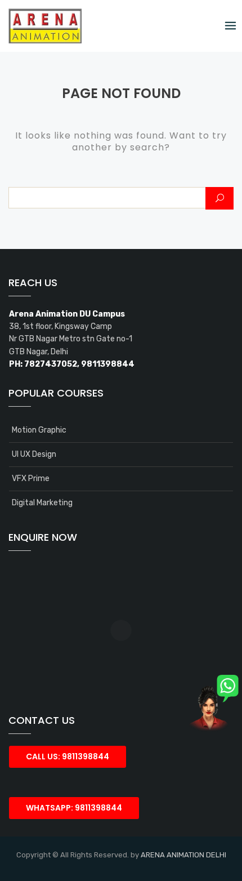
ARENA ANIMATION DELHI (183, 855)
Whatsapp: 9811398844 (74, 807)
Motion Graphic (39, 430)
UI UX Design (34, 454)
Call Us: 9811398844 (67, 756)
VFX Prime (31, 478)
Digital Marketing (42, 503)
